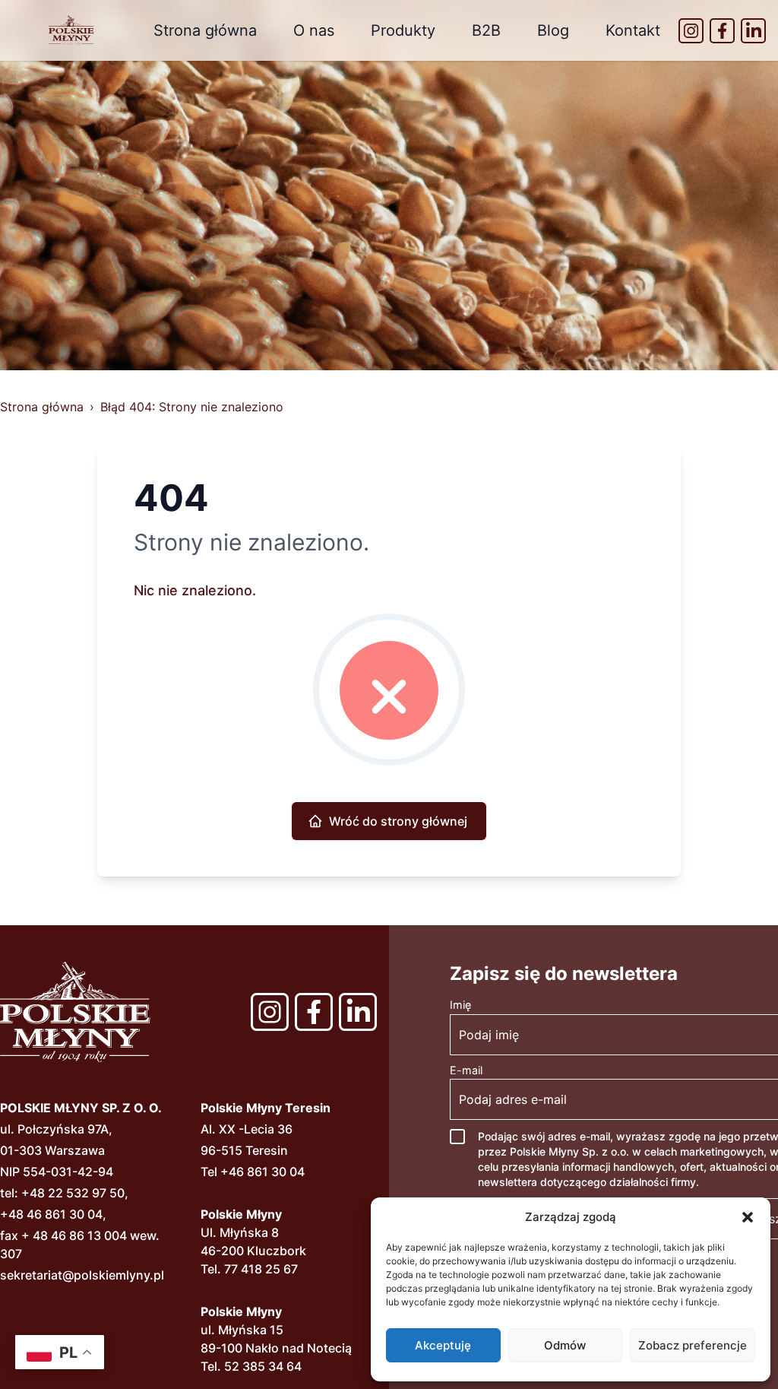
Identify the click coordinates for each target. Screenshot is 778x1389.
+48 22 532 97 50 (73, 1192)
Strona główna (205, 30)
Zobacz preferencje (692, 1345)
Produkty (403, 30)
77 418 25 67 (261, 1268)
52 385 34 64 (263, 1366)
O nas (313, 30)
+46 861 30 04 (262, 1171)
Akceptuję (443, 1345)
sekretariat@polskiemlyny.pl (82, 1275)
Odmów (565, 1345)
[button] (747, 1217)
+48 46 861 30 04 (51, 1214)
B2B (486, 30)
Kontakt (633, 30)
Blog (553, 30)
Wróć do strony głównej (398, 821)
